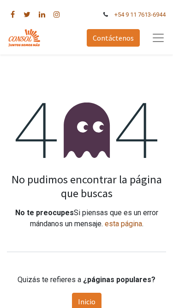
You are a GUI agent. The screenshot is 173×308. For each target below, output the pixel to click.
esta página (123, 223)
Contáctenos (113, 37)
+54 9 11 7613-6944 (140, 14)
